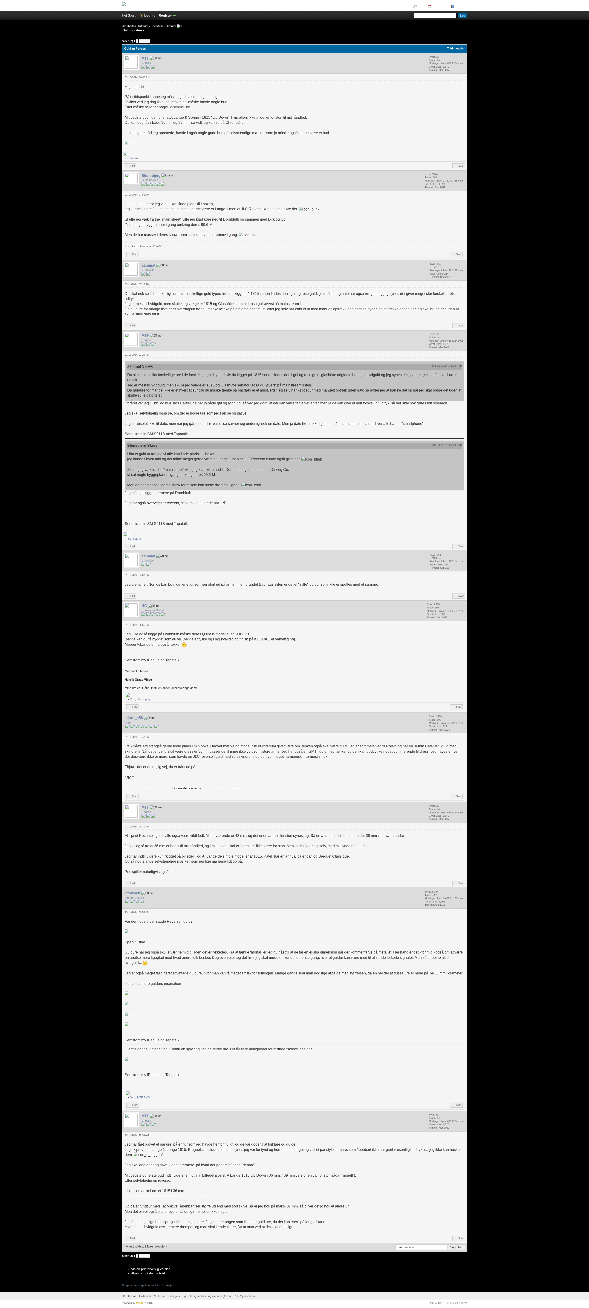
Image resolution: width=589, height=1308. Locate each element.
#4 (463, 354)
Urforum (171, 26)
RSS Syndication (244, 1296)
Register (165, 15)
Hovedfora (157, 26)
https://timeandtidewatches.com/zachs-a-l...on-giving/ (168, 1196)
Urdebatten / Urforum (135, 26)
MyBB (139, 1303)
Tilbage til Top (177, 1296)
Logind (150, 15)
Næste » (144, 41)
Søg (421, 7)
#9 (463, 912)
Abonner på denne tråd (148, 1273)
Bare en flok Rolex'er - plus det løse (148, 788)
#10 (462, 1135)
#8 (463, 826)
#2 (463, 194)
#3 (463, 284)
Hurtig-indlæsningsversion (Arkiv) (210, 1296)
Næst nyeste (156, 1246)
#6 (463, 625)
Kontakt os (129, 1296)
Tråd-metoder (456, 48)
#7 (463, 737)
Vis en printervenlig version (150, 1269)
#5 (463, 575)
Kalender (440, 7)
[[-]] (127, 154)
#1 (463, 77)
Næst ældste (135, 1246)
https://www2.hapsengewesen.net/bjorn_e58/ (231, 788)
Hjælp (459, 7)
